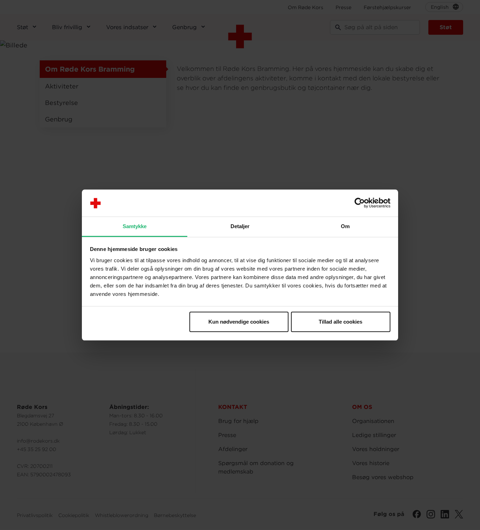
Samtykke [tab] (135, 226)
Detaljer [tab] (240, 226)
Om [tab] (345, 226)
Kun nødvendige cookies (238, 322)
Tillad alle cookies (340, 322)
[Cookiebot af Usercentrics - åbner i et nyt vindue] (359, 203)
